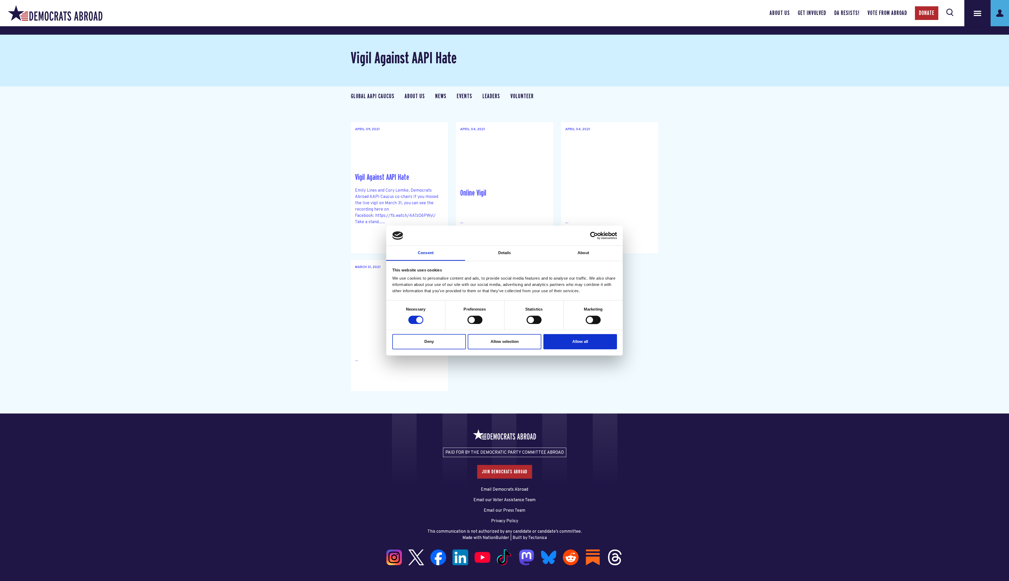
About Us (780, 13)
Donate (926, 13)
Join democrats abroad (504, 471)
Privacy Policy (504, 521)
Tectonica (537, 538)
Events (464, 96)
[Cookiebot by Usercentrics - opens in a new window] (594, 235)
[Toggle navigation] (977, 13)
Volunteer (522, 96)
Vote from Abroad (887, 13)
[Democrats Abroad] (55, 13)
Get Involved (812, 13)
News (440, 96)
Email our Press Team (504, 510)
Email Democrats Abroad (504, 489)
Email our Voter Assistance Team (504, 500)
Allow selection (505, 341)
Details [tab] (504, 253)
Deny (429, 341)
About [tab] (583, 253)
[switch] (474, 320)
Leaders (491, 96)
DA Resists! (846, 13)
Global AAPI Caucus (372, 96)
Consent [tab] (426, 253)
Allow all (580, 341)
